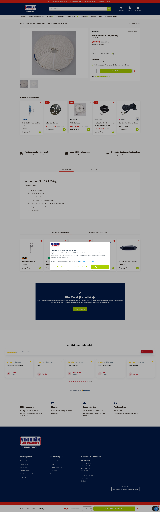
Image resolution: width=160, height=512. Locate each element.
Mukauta (60, 267)
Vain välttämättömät (80, 267)
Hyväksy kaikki (100, 267)
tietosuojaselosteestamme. (87, 261)
